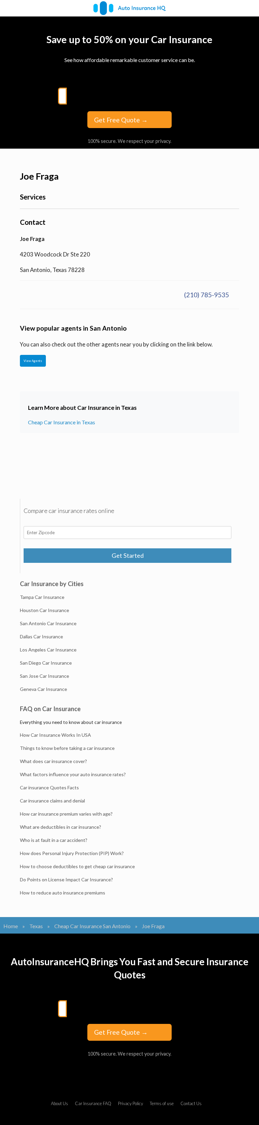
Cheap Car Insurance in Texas (61, 422)
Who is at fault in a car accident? (53, 840)
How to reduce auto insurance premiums (62, 892)
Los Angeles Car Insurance (48, 649)
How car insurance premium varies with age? (66, 814)
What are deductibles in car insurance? (60, 827)
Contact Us (191, 1103)
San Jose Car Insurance (44, 676)
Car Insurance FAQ (93, 1103)
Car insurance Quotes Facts (49, 787)
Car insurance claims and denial (52, 800)
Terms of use (162, 1103)
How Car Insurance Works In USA (55, 735)
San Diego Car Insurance (46, 663)
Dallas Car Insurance (41, 636)
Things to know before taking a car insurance (67, 748)
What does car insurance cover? (53, 761)
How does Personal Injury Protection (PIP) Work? (72, 853)
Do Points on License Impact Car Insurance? (66, 879)
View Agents (33, 361)
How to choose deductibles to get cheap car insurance (77, 866)
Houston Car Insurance (44, 610)
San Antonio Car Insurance (48, 623)
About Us (59, 1103)
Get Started (128, 555)
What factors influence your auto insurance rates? (73, 774)
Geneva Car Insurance (43, 689)
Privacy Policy (130, 1103)
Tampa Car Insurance (42, 597)
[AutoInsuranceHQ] (129, 8)
